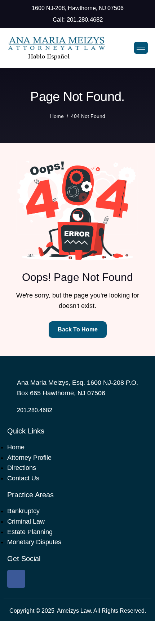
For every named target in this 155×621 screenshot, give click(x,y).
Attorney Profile (29, 457)
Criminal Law (26, 521)
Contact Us (23, 478)
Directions (21, 467)
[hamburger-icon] (141, 48)
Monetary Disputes (34, 542)
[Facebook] (16, 579)
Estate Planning (30, 532)
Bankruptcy (23, 511)
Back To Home (78, 329)
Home (16, 447)
